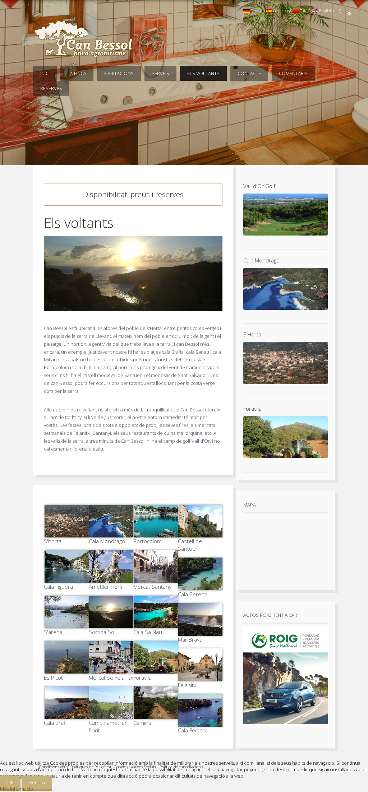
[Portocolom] (155, 533)
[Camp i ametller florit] (111, 715)
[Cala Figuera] (66, 578)
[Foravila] (155, 669)
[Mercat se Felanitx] (111, 669)
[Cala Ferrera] (200, 722)
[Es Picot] (66, 669)
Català (305, 10)
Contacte (249, 73)
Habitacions (119, 73)
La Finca (77, 73)
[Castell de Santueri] (200, 533)
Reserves (51, 88)
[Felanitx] (200, 677)
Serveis (160, 73)
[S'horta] (66, 533)
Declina (37, 782)
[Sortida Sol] (111, 624)
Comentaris (293, 73)
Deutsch (257, 10)
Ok (10, 782)
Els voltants (203, 73)
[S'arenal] (66, 624)
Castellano (282, 10)
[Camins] (155, 715)
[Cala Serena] (200, 586)
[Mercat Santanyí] (155, 578)
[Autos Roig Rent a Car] (285, 726)
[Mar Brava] (200, 631)
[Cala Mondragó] (111, 533)
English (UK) (330, 10)
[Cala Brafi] (66, 715)
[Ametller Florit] (111, 578)
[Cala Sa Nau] (155, 624)
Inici (45, 73)
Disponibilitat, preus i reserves (133, 194)
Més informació (16, 789)
